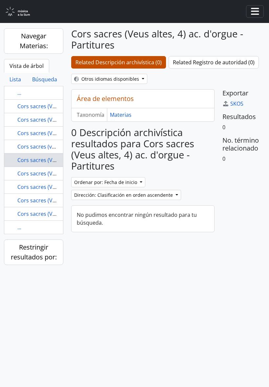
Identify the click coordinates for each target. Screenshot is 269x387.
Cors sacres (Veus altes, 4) (49, 133)
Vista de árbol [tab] (27, 66)
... (19, 92)
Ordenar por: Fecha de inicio (106, 182)
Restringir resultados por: (34, 252)
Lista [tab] (15, 79)
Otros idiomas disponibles (110, 79)
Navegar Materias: (34, 40)
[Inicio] (21, 11)
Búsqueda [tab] (44, 79)
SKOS (236, 103)
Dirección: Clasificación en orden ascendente (124, 195)
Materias (121, 114)
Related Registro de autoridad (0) (214, 62)
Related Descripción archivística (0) (118, 62)
